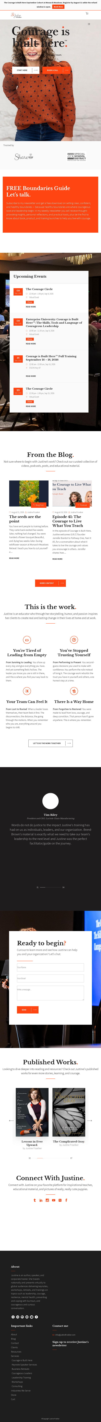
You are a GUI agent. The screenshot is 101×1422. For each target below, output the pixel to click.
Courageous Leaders (22, 1373)
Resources (16, 1351)
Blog (13, 1338)
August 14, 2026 (61, 512)
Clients (14, 1347)
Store (13, 1394)
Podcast (40, 505)
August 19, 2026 (18, 512)
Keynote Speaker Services (24, 1364)
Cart (13, 1399)
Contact (15, 1343)
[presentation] (11, 1120)
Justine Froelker (33, 512)
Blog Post (83, 505)
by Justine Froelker (32, 1144)
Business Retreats (20, 1368)
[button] (42, 887)
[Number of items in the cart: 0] (87, 13)
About (14, 1334)
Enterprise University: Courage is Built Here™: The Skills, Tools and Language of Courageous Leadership (54, 323)
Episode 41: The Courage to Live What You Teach (24, 521)
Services (15, 1355)
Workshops (17, 1381)
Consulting (17, 1386)
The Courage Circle (39, 289)
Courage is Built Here (22, 1360)
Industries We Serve (21, 1390)
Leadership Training (21, 1377)
